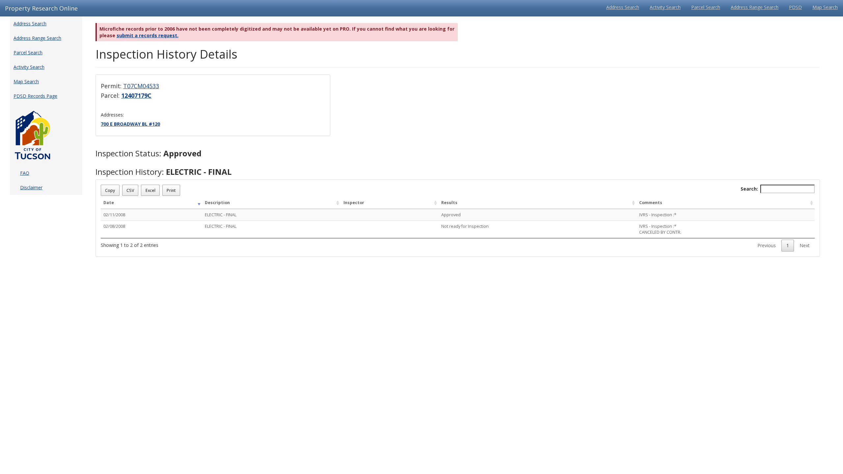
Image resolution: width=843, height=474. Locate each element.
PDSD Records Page (35, 96)
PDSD (795, 7)
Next (805, 245)
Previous (766, 245)
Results (449, 202)
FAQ (24, 173)
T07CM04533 (141, 86)
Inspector (353, 202)
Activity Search (665, 7)
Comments (650, 202)
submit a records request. (147, 35)
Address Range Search (754, 7)
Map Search (825, 7)
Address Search (622, 7)
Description (217, 202)
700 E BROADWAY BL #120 (130, 124)
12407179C (136, 95)
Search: (749, 189)
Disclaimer (31, 187)
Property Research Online (41, 8)
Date (108, 202)
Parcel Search (705, 7)
